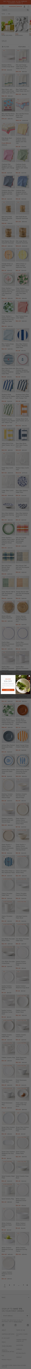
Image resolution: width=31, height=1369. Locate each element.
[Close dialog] (29, 676)
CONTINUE (8, 689)
